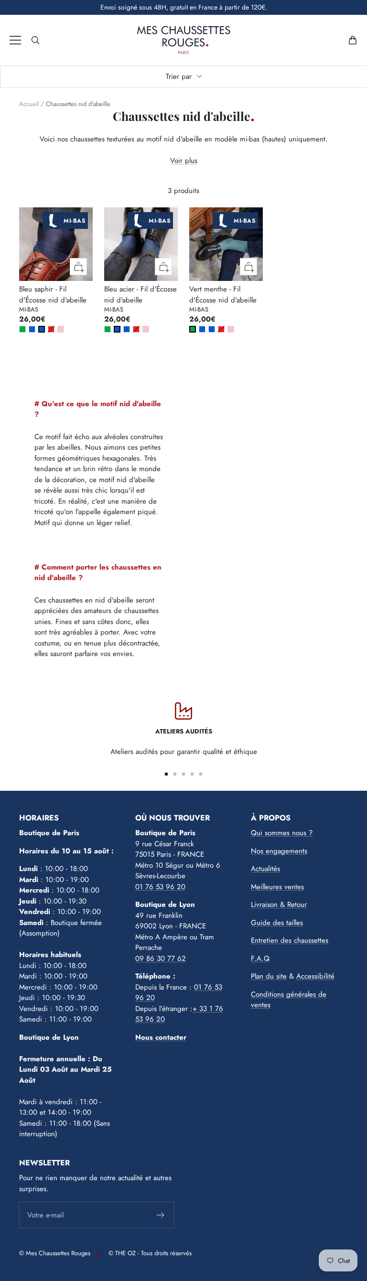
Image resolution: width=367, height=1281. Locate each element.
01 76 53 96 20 (160, 887)
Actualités (265, 868)
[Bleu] (32, 329)
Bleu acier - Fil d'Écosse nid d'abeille (140, 294)
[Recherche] (35, 40)
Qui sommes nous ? (282, 833)
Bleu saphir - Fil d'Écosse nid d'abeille (52, 294)
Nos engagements (279, 851)
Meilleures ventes (277, 887)
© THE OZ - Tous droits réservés (150, 1253)
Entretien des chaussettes (289, 940)
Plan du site (269, 976)
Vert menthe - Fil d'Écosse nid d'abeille (223, 294)
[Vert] (22, 329)
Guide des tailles (277, 922)
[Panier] (352, 40)
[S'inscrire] (161, 1215)
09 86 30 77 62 (160, 958)
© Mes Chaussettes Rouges (54, 1253)
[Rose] (60, 329)
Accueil (29, 103)
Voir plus (183, 160)
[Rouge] (51, 329)
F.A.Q (260, 958)
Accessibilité (315, 976)
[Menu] (15, 40)
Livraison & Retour (279, 904)
